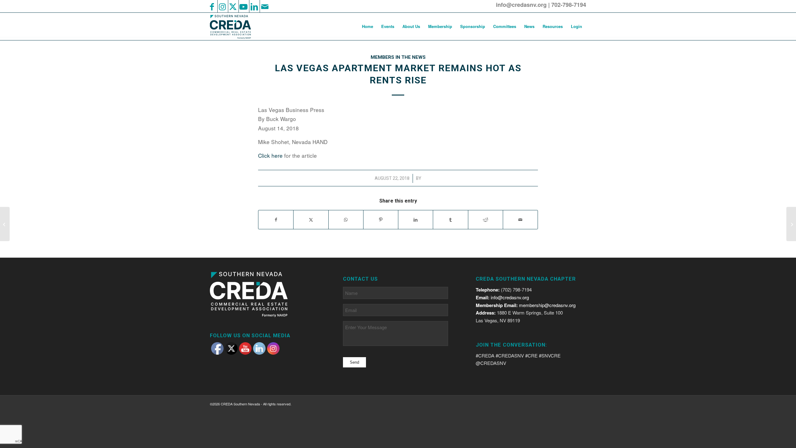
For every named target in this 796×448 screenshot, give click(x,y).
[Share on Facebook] (275, 219)
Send (354, 362)
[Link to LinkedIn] (254, 6)
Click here (270, 155)
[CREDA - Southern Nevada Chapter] (234, 26)
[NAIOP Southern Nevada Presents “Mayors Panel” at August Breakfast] (5, 224)
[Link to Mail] (264, 6)
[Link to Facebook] (211, 6)
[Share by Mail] (520, 219)
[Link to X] (233, 6)
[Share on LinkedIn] (415, 219)
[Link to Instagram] (222, 6)
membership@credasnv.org (547, 305)
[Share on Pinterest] (380, 219)
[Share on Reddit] (485, 219)
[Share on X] (311, 219)
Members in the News (398, 57)
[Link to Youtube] (243, 6)
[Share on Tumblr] (450, 219)
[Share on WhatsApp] (346, 219)
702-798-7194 (568, 5)
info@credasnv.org (521, 5)
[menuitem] (367, 26)
